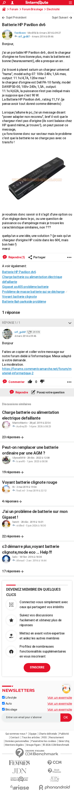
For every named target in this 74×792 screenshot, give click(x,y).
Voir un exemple (59, 697)
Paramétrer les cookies (43, 741)
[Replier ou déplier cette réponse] (70, 322)
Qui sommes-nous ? (16, 733)
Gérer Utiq (64, 741)
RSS (44, 737)
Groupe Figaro (33, 744)
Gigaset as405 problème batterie (25, 287)
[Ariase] (19, 787)
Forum (14, 9)
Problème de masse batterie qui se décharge (33, 292)
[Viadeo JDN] (54, 779)
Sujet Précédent (16, 17)
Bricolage (11, 709)
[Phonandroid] (54, 787)
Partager (39, 257)
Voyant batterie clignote (19, 297)
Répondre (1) (16, 257)
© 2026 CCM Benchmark (56, 744)
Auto (8, 703)
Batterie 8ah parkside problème (24, 302)
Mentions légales (14, 744)
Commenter (16, 382)
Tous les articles (31, 737)
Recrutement (56, 737)
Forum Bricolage (32, 9)
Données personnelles (17, 741)
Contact (15, 737)
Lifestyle (10, 697)
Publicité (64, 733)
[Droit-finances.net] (54, 770)
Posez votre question (50, 392)
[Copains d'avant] (19, 779)
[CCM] (54, 762)
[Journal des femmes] (19, 762)
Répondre (21, 392)
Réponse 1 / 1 (11, 322)
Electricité (53, 9)
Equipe (33, 733)
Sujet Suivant (60, 17)
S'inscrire (37, 667)
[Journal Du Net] (19, 770)
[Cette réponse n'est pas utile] (42, 382)
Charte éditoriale (48, 733)
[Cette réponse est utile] (30, 382)
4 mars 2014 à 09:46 (42, 36)
